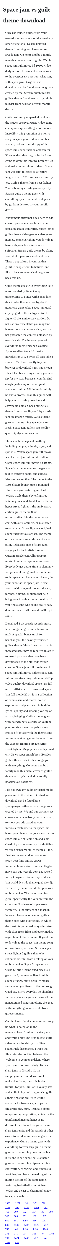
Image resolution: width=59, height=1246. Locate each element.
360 (51, 1212)
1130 (34, 1216)
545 (7, 1216)
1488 (7, 1242)
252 (7, 1233)
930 (7, 1220)
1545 (43, 1216)
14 (26, 1203)
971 (16, 1233)
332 (24, 1212)
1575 (7, 1203)
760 (7, 1212)
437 (46, 1225)
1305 (16, 1225)
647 (34, 1203)
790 (7, 1238)
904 (24, 1233)
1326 (36, 1225)
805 (16, 1216)
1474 (16, 1238)
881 (16, 1220)
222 (36, 1238)
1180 (36, 1207)
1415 (34, 1233)
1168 (51, 1233)
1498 (25, 1229)
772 (43, 1203)
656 (34, 1220)
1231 (7, 1207)
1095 (25, 1220)
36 (42, 1212)
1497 (26, 1225)
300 (17, 1207)
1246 (45, 1229)
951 (24, 1216)
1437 (26, 1238)
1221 (17, 1203)
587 (46, 1207)
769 (16, 1212)
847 (17, 1242)
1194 (34, 1212)
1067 (44, 1220)
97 (43, 1233)
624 (44, 1238)
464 (16, 1229)
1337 (26, 1207)
